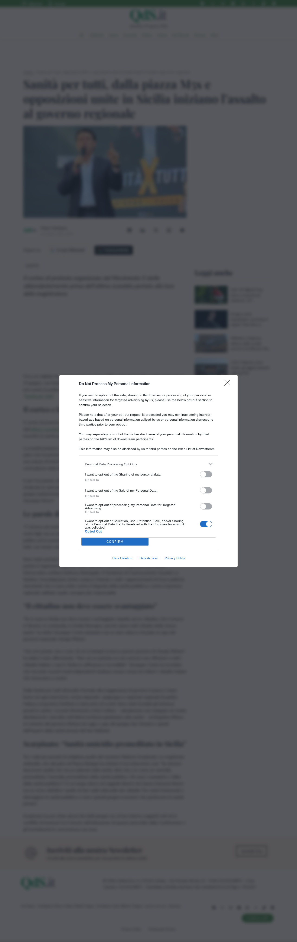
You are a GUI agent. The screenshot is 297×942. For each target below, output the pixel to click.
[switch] (206, 474)
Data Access (148, 558)
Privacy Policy (175, 558)
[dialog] (148, 471)
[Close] (228, 384)
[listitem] (148, 464)
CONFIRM (115, 541)
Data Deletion (122, 558)
